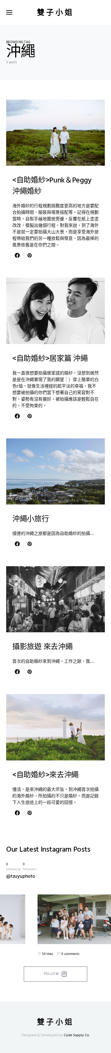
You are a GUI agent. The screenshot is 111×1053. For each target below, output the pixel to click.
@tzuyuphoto (20, 876)
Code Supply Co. (77, 1035)
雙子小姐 (55, 12)
